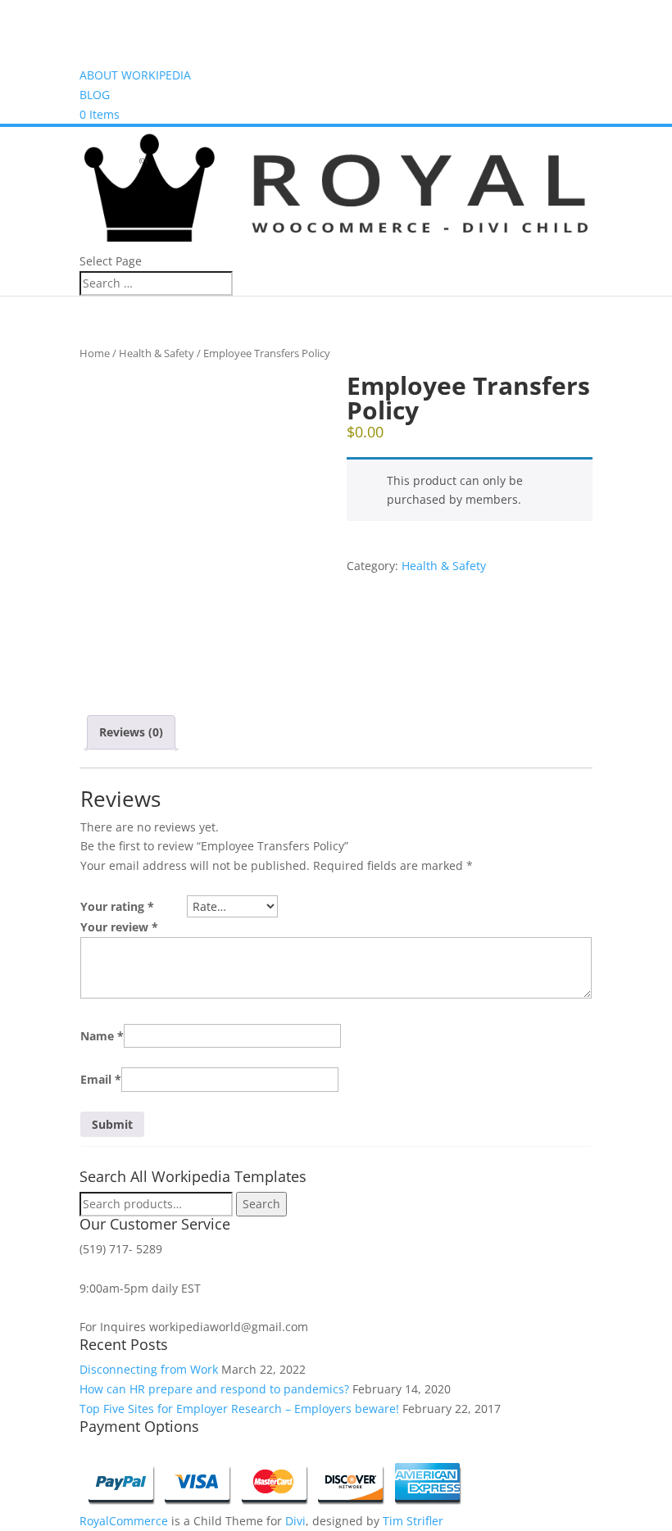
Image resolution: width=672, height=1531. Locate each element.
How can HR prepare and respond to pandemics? (214, 1389)
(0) (142, 160)
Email (100, 1079)
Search (261, 1204)
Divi (295, 1521)
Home (94, 353)
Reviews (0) (131, 732)
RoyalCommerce (123, 1521)
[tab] (131, 732)
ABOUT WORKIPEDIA (135, 75)
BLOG (94, 94)
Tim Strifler (413, 1521)
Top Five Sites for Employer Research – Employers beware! (239, 1408)
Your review (119, 927)
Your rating (117, 906)
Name (102, 1036)
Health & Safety (156, 353)
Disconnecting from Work (148, 1369)
